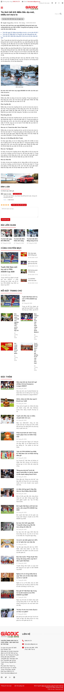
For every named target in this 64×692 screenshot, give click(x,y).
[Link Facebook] (52, 3)
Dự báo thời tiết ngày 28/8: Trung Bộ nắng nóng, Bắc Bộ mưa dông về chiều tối (25, 525)
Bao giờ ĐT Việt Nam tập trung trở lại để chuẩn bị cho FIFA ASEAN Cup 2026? (26, 593)
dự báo (12, 40)
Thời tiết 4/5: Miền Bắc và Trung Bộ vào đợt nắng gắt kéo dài (19, 34)
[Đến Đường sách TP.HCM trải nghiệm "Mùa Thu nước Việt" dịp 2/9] (24, 271)
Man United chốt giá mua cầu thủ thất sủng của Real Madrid (36, 323)
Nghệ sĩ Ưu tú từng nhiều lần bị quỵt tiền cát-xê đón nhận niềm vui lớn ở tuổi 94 (26, 576)
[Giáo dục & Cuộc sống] (32, 8)
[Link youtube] (62, 3)
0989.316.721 (16, 1)
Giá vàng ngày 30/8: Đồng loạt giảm (32, 254)
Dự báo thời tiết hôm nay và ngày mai (12, 19)
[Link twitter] (55, 3)
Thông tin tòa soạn (44, 3)
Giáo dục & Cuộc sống (48, 685)
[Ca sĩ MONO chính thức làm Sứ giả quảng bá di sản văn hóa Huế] (24, 280)
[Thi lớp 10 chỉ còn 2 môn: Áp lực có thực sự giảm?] (7, 613)
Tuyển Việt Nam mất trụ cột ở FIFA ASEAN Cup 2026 (9, 269)
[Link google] (59, 3)
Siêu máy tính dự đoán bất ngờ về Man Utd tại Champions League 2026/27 (26, 384)
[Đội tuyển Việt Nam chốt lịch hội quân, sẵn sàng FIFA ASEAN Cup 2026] (7, 509)
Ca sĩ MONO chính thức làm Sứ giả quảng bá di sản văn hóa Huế (36, 353)
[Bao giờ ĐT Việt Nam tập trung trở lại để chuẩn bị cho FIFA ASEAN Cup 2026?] (7, 594)
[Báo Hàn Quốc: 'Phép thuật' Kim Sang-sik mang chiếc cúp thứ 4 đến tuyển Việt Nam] (7, 560)
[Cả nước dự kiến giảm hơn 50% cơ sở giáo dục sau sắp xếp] (7, 543)
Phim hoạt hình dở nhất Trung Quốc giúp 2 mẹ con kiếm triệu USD (26, 434)
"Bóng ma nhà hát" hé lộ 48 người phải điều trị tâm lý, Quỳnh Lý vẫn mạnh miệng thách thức (27, 472)
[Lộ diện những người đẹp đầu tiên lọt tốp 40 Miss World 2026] (7, 492)
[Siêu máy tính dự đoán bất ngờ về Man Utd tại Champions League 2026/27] (7, 385)
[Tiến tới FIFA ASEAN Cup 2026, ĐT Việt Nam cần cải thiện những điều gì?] (7, 455)
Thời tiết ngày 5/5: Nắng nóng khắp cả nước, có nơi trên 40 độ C (20, 32)
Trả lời (5, 199)
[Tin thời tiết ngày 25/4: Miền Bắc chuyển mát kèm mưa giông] (6, 236)
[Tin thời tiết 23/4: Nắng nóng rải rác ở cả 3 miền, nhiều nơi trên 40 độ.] (32, 236)
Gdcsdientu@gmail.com (33, 1)
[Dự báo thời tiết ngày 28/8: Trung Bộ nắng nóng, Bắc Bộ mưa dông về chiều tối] (7, 526)
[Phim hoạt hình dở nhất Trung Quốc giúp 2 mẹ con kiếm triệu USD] (7, 436)
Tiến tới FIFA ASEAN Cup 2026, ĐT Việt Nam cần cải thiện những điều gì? (27, 453)
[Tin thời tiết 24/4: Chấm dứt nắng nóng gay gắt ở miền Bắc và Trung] (19, 236)
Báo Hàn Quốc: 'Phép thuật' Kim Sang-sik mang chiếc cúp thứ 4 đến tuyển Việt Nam (27, 559)
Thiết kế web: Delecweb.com (55, 689)
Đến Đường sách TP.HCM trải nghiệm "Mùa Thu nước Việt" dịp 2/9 (16, 322)
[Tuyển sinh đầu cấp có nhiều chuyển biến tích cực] (7, 419)
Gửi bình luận (5, 219)
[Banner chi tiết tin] (19, 178)
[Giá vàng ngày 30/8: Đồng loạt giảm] (24, 254)
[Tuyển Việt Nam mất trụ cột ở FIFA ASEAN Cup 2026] (9, 258)
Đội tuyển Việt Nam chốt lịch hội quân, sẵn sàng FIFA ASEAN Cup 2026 (27, 508)
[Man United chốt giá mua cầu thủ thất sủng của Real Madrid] (24, 263)
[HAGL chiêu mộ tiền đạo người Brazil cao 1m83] (7, 402)
